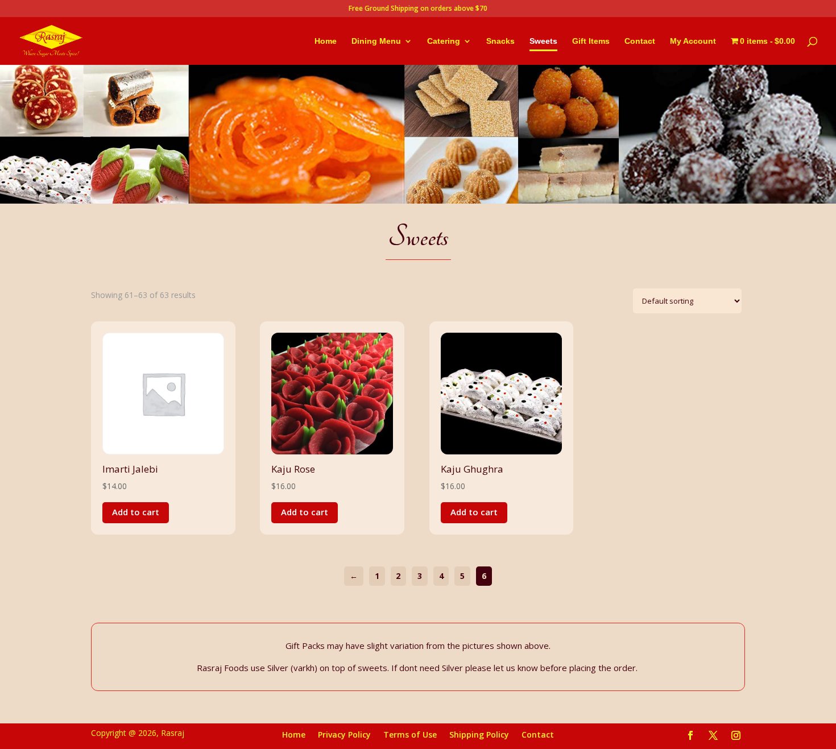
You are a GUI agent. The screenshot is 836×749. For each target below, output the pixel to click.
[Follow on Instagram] (736, 735)
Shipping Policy (479, 735)
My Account (693, 41)
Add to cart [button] (135, 512)
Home (325, 41)
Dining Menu (376, 41)
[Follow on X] (713, 735)
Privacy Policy (344, 735)
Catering (443, 41)
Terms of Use (410, 735)
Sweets (543, 41)
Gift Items (591, 41)
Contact (639, 41)
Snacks (500, 41)
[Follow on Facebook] (690, 735)
